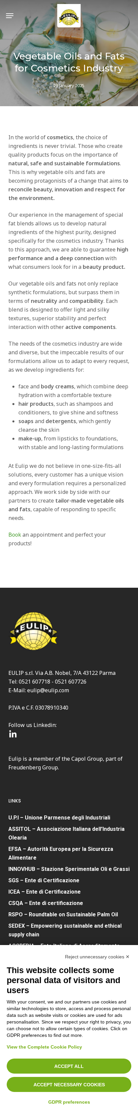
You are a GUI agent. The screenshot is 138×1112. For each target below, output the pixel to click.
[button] (9, 15)
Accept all (69, 1066)
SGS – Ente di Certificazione (43, 880)
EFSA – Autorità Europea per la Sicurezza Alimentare (60, 853)
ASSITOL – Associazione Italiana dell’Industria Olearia (66, 833)
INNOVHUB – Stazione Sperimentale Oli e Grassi (69, 869)
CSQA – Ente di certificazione (45, 903)
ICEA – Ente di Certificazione (44, 892)
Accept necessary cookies (69, 1084)
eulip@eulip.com (48, 690)
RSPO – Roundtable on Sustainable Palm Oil (63, 914)
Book (14, 534)
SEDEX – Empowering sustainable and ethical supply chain (65, 930)
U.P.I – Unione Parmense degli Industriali (59, 817)
